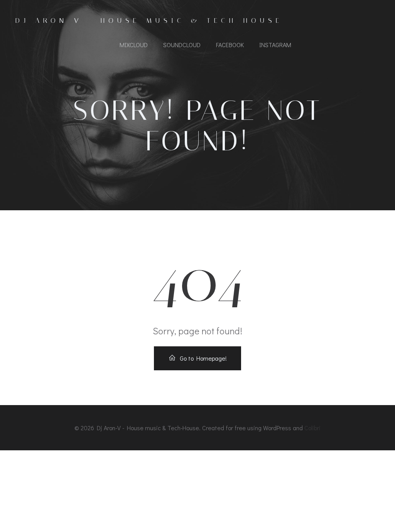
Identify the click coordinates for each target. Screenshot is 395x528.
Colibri (312, 428)
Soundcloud (182, 45)
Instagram (275, 45)
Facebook (230, 45)
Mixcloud (134, 45)
